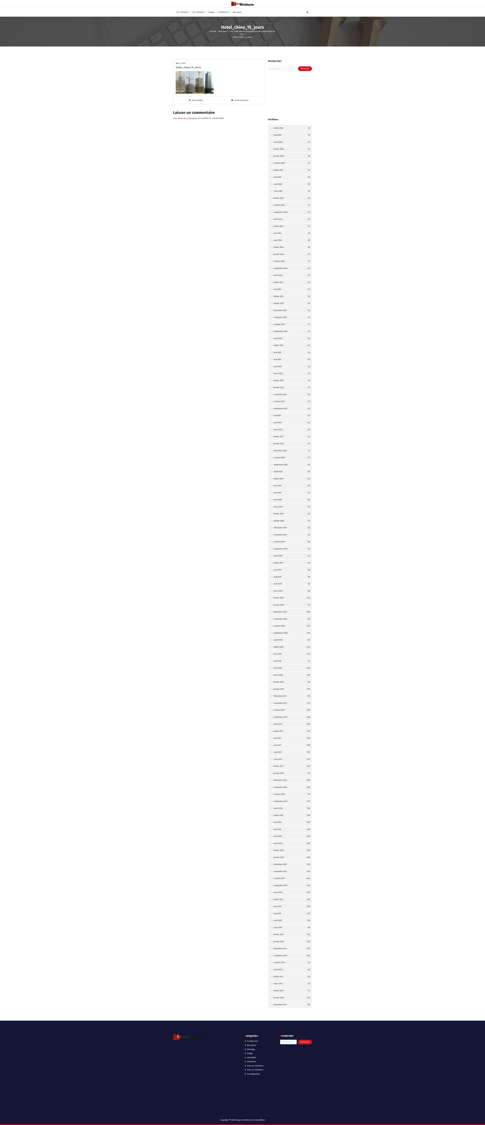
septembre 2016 (280, 801)
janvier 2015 (279, 941)
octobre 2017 (279, 710)
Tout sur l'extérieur (255, 1066)
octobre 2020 (279, 457)
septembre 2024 (281, 212)
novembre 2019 (280, 535)
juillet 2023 (278, 282)
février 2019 (279, 598)
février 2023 (278, 296)
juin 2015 (277, 906)
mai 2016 (277, 829)
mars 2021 (278, 429)
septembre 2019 (280, 549)
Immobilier (251, 1057)
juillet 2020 (278, 479)
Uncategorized (253, 1074)
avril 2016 (278, 836)
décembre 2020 (280, 450)
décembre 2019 (280, 528)
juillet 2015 (278, 899)
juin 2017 (277, 738)
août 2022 (278, 338)
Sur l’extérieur (198, 12)
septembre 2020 (280, 464)
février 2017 (279, 766)
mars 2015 (278, 927)
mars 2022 (278, 373)
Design (211, 12)
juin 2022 (277, 352)
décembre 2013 (280, 1004)
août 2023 (278, 275)
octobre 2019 (279, 542)
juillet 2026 (278, 128)
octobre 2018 (279, 626)
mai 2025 (277, 177)
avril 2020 (278, 499)
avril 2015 (278, 920)
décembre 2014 (280, 948)
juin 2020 (277, 485)
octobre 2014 (279, 962)
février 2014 (279, 990)
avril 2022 (278, 366)
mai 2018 (277, 661)
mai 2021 (277, 415)
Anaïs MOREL (197, 100)
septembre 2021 (280, 408)
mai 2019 (277, 577)
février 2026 (279, 149)
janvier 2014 (279, 997)
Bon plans (237, 12)
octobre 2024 (279, 205)
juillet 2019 (278, 563)
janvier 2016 (279, 857)
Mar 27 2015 (181, 63)
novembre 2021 (280, 394)
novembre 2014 (280, 955)
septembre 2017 (280, 717)
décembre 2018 (280, 612)
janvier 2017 (279, 773)
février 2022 (278, 380)
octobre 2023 (279, 261)
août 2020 (278, 471)
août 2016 (278, 808)
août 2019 (278, 556)
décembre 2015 (280, 864)
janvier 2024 (279, 254)
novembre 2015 (280, 871)
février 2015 (278, 934)
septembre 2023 (280, 268)
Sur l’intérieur (183, 12)
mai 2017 (277, 745)
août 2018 (278, 640)
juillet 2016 (278, 815)
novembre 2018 (280, 619)
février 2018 (279, 682)
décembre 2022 (280, 310)
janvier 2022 (279, 387)
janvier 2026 (279, 156)
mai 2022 (277, 359)
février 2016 (279, 850)
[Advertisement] (290, 94)
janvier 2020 (279, 521)
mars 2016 (278, 843)
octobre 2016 (279, 794)
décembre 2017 (280, 696)
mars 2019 (278, 591)
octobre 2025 (279, 163)
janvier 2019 (279, 605)
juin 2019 (277, 570)
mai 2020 (277, 493)
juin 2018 (277, 654)
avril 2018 (278, 668)
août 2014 (278, 969)
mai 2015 (277, 913)
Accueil (213, 31)
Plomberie (251, 1061)
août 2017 (278, 724)
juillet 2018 (278, 647)
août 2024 (278, 219)
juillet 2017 (278, 731)
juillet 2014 (278, 976)
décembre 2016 (280, 780)
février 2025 (278, 198)
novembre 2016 (280, 787)
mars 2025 (278, 191)
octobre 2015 (279, 878)
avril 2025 (278, 184)
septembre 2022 (280, 331)
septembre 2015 (280, 885)
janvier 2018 (279, 689)
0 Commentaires (241, 100)
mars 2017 (278, 759)
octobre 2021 (279, 401)
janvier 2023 (279, 303)
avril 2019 (278, 584)
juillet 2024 (278, 226)
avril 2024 (278, 240)
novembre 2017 (280, 703)
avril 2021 (278, 422)
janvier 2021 (279, 443)
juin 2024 (278, 233)
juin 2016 (277, 822)
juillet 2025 (278, 170)
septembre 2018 (280, 633)
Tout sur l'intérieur (255, 1070)
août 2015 (278, 892)
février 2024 (279, 247)
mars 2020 (278, 507)
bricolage (251, 1049)
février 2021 (278, 436)
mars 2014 (278, 983)
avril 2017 (278, 752)
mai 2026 (277, 135)
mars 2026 (278, 142)
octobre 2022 (279, 324)
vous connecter (190, 118)
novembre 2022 (280, 317)
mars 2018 (278, 675)
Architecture (223, 12)
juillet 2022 (278, 345)
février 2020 (279, 514)
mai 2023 (277, 289)
